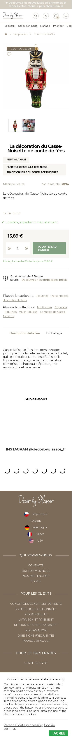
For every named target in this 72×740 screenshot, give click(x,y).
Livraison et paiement (36, 619)
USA (40, 540)
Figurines (42, 295)
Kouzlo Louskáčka (44, 34)
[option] (14, 125)
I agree (58, 733)
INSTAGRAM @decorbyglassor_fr (36, 449)
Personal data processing (23, 725)
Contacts (35, 565)
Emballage (54, 333)
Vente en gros (36, 663)
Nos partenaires (36, 576)
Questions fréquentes (36, 635)
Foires (36, 581)
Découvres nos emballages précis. (45, 279)
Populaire (61, 307)
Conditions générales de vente (36, 603)
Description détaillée (25, 333)
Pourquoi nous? (36, 640)
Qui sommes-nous (36, 570)
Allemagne (40, 527)
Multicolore (44, 307)
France (40, 534)
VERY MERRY (28, 311)
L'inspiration (20, 34)
